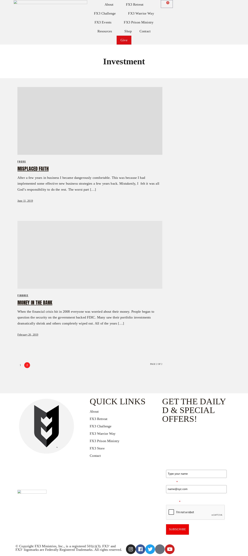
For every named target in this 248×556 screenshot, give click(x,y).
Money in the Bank (34, 302)
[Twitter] (150, 549)
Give (124, 40)
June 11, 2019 (25, 200)
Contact (145, 31)
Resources (104, 31)
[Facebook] (140, 549)
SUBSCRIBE (177, 529)
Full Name (175, 466)
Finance (22, 295)
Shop (128, 31)
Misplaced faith (33, 168)
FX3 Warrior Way (141, 13)
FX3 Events (103, 22)
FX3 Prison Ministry (138, 22)
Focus (21, 161)
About (94, 411)
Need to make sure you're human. (190, 499)
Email (172, 482)
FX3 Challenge (105, 13)
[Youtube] (170, 549)
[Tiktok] (160, 549)
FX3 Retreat (135, 4)
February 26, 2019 (27, 334)
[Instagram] (131, 549)
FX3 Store (97, 448)
